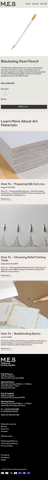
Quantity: (5, 89)
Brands (4, 426)
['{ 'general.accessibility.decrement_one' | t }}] (1, 92)
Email (3, 460)
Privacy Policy (7, 446)
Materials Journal (8, 424)
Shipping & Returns (9, 441)
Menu (28, 4)
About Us (5, 429)
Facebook (5, 455)
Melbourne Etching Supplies (17, 469)
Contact (4, 431)
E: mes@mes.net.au (9, 411)
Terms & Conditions (9, 443)
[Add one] (9, 92)
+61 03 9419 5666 (11, 409)
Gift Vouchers (7, 436)
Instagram (5, 457)
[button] (35, 4)
